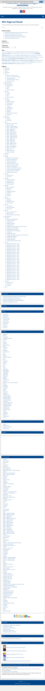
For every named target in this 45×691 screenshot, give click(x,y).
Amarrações (7, 72)
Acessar (4, 424)
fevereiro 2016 (6, 315)
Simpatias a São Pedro (7, 578)
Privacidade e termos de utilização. (10, 671)
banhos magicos (20, 51)
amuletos (5, 339)
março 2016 (5, 314)
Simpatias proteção (7, 404)
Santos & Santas (6, 568)
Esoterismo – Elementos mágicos (10, 491)
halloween (8, 55)
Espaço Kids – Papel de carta (9, 497)
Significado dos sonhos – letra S (13, 269)
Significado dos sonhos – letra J (13, 256)
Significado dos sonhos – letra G (13, 252)
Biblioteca (9, 198)
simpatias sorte (6, 408)
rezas (23, 62)
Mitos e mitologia (10, 97)
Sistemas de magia (10, 152)
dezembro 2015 (6, 318)
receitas (4, 389)
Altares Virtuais (6, 461)
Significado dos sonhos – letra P (13, 265)
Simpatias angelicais (11, 223)
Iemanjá (4, 362)
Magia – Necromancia (11, 144)
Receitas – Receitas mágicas (9, 560)
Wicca (6, 287)
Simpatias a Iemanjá (11, 220)
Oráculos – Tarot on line (8, 548)
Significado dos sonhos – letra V (13, 273)
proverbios (5, 388)
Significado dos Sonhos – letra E (13, 249)
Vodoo (4, 608)
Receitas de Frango (8, 60)
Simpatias (7, 217)
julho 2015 (5, 324)
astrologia (5, 343)
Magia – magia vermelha (8, 530)
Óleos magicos (6, 379)
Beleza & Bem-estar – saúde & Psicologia (11, 470)
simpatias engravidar (7, 400)
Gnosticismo (9, 192)
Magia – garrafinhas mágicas (8, 513)
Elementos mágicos (11, 101)
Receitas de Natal (19, 60)
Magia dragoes (6, 370)
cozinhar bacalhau (16, 53)
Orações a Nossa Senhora (17, 57)
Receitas (6, 178)
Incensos (8, 105)
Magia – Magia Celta (11, 130)
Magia (6, 122)
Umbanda (7, 281)
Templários (9, 195)
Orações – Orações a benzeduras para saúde (12, 542)
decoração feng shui (23, 53)
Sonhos (6, 242)
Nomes (6, 155)
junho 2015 (5, 326)
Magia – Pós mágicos (11, 147)
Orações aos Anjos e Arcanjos (12, 163)
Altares (6, 71)
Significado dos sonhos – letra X (13, 276)
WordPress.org (6, 428)
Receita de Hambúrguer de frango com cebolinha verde (16, 32)
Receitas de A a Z (10, 181)
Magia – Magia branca (11, 129)
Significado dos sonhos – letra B (13, 245)
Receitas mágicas (10, 184)
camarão (8, 53)
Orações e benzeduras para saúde (13, 169)
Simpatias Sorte (6, 596)
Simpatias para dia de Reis (8, 590)
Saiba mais (36, 1)
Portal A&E (5, 385)
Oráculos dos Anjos (10, 81)
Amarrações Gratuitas (7, 338)
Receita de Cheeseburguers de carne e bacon (14, 35)
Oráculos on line (10, 175)
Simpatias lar (5, 401)
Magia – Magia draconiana (12, 134)
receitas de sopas (36, 60)
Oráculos (6, 173)
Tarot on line (9, 176)
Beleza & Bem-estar (9, 84)
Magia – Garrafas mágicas (12, 126)
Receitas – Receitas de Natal (9, 558)
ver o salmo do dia (29, 63)
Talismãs (4, 414)
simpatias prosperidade (7, 402)
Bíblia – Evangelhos (10, 187)
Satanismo (9, 110)
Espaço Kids (5, 494)
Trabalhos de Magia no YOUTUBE (9, 631)
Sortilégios (9, 111)
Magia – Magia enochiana (12, 137)
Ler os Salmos (9, 206)
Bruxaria (4, 478)
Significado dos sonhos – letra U (13, 272)
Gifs (4, 358)
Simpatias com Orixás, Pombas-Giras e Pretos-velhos (13, 584)
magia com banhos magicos (21, 55)
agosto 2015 (5, 323)
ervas (4, 353)
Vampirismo (9, 114)
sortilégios (5, 412)
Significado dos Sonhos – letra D (13, 248)
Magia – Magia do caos (11, 133)
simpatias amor (12, 63)
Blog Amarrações (6, 629)
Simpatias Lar (9, 232)
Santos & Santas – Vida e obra (9, 569)
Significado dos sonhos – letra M (13, 260)
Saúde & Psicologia (10, 89)
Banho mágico (13, 51)
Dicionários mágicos (11, 201)
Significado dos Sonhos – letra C (13, 246)
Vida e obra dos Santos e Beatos (13, 214)
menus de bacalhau (38, 55)
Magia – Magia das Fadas (12, 132)
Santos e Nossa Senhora (11, 211)
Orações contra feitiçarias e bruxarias (14, 167)
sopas (25, 63)
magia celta (5, 369)
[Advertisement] (22, 445)
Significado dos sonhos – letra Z (13, 279)
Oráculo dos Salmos (11, 207)
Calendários (9, 200)
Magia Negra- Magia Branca (8, 630)
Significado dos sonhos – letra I (13, 255)
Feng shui (5, 355)
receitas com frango (17, 58)
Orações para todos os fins (12, 172)
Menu (2, 16)
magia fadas (5, 373)
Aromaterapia (9, 85)
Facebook (21, 681)
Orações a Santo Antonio (8, 544)
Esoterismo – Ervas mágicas (8, 493)
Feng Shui (7, 116)
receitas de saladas (28, 60)
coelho (12, 53)
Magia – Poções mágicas (12, 146)
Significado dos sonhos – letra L (13, 259)
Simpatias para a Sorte (11, 233)
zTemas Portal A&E (7, 611)
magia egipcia (6, 371)
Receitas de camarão (35, 58)
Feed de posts (6, 425)
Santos (6, 210)
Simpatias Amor (10, 222)
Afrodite (8, 92)
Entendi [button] (41, 1)
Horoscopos (7, 117)
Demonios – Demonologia (12, 123)
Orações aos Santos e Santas (12, 165)
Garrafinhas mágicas (7, 357)
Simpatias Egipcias (6, 588)
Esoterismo (7, 98)
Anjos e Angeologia (10, 78)
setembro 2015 (6, 322)
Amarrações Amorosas (7, 626)
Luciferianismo (9, 107)
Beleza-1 (5, 471)
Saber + (6, 197)
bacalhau (8, 51)
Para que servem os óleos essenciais (10, 382)
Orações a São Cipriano (11, 162)
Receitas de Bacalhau (27, 58)
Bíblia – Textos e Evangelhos (9, 474)
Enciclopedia (5, 489)
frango (37, 53)
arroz (5, 51)
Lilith (7, 95)
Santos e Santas (10, 213)
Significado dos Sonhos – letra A (13, 243)
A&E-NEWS (7, 69)
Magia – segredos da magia (8, 532)
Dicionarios (5, 350)
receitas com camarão (6, 58)
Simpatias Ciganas (6, 397)
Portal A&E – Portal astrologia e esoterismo (22, 4)
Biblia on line (9, 188)
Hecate (8, 94)
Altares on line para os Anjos (12, 75)
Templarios (5, 604)
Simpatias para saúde (11, 239)
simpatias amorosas (20, 63)
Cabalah (8, 100)
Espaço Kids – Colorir (7, 495)
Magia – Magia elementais (12, 136)
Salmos (6, 204)
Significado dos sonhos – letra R (13, 268)
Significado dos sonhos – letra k (13, 258)
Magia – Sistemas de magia (8, 533)
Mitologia (5, 378)
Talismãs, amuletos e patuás (8, 603)
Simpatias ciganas (10, 224)
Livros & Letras (10, 203)
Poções (4, 384)
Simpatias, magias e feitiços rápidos (14, 240)
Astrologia (9, 119)
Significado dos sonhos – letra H (13, 253)
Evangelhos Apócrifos (11, 191)
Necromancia (5, 537)
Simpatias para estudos (7, 593)
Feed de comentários (7, 426)
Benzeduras (27, 51)
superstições (5, 413)
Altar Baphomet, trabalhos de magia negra (11, 625)
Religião (6, 185)
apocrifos (5, 342)
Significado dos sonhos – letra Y (13, 278)
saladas (32, 62)
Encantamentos (10, 103)
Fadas (4, 354)
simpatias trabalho (6, 409)
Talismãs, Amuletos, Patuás (12, 113)
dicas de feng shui (28, 53)
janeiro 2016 (5, 316)
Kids (4, 365)
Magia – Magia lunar (11, 139)
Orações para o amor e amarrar (13, 170)
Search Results (8, 216)
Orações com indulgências (12, 166)
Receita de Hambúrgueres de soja (12, 38)
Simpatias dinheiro (6, 398)
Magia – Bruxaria (10, 124)
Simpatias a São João (7, 576)
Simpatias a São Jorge (7, 577)
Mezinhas (7, 153)
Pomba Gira (9, 284)
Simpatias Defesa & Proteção (12, 229)
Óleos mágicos (6, 540)
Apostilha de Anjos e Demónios (13, 79)
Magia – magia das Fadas (8, 519)
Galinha (4, 55)
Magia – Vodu (9, 149)
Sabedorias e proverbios (8, 564)
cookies (4, 349)
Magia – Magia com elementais (9, 518)
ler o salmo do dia (13, 55)
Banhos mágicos (8, 82)
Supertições (5, 601)
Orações (6, 156)
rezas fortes (27, 62)
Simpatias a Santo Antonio (8, 574)
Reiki (7, 88)
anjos (3, 51)
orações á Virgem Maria (31, 57)
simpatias (4, 63)
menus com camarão (31, 55)
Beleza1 (8, 87)
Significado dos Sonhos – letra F (13, 250)
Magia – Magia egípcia (7, 524)
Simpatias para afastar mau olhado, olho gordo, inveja (17, 235)
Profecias (8, 194)
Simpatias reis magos (7, 405)
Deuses (6, 91)
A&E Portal (7, 68)
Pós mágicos (5, 386)
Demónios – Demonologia (8, 483)
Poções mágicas (6, 549)
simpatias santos (6, 406)
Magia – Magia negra (11, 140)
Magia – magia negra (7, 528)
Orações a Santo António (12, 160)
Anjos (6, 73)
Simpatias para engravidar (12, 236)
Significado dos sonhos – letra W (13, 275)
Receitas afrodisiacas (11, 179)
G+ (25, 681)
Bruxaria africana (10, 282)
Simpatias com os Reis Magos (13, 227)
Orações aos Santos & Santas (9, 545)
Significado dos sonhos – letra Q (13, 266)
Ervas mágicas (9, 104)
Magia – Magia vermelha (11, 143)
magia (4, 367)
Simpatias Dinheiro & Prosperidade (13, 230)
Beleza (4, 346)
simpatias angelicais (7, 396)
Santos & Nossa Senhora (8, 566)
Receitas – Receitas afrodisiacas (9, 557)
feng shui (33, 53)
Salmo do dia (9, 208)
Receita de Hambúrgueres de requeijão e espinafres (15, 36)
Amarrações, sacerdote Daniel (9, 627)
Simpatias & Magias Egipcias (12, 219)
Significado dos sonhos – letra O (13, 263)
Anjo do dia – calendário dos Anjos (13, 76)
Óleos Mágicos (9, 108)
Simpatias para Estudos (11, 237)
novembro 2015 (6, 319)
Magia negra (5, 375)
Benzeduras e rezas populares (13, 157)
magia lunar (5, 374)
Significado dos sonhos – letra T (13, 270)
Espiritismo (9, 189)
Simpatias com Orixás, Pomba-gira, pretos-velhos (16, 226)
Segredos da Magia (10, 150)
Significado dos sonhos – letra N (13, 262)
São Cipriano (5, 391)
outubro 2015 (5, 320)
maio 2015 (5, 327)
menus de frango (6, 57)
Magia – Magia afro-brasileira (12, 127)
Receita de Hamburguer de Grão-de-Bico (13, 33)
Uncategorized (6, 416)
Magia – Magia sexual (11, 142)
